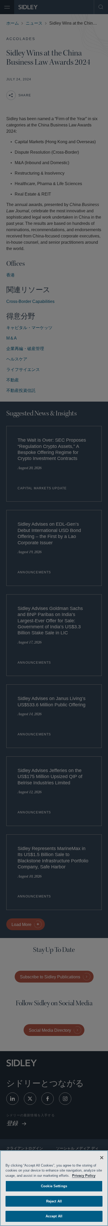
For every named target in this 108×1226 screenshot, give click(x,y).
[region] (54, 1188)
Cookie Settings (54, 1186)
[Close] (101, 1157)
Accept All (54, 1216)
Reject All (54, 1201)
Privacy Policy (91, 1175)
